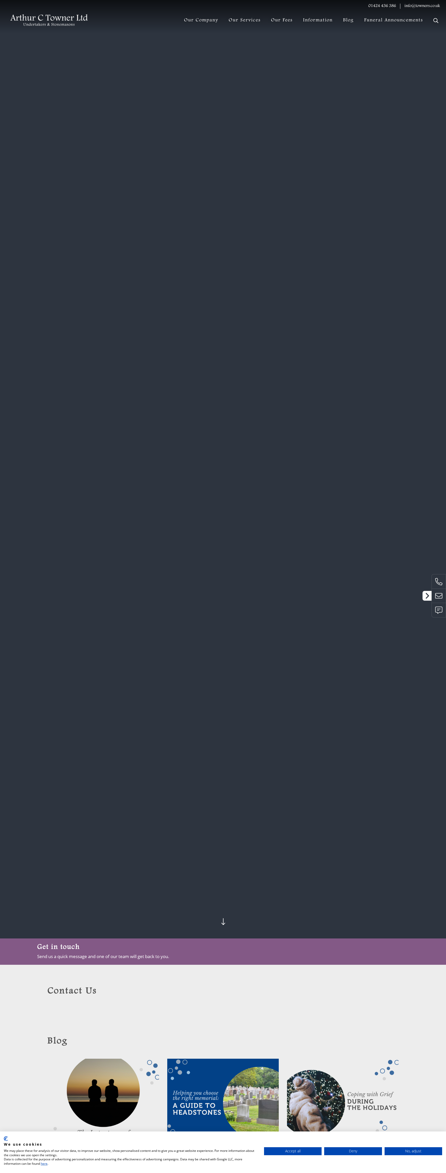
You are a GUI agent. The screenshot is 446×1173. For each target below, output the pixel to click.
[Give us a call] (439, 581)
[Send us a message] (439, 610)
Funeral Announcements (393, 20)
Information (318, 20)
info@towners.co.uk (422, 6)
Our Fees (282, 20)
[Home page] (49, 20)
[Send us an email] (439, 596)
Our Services (245, 20)
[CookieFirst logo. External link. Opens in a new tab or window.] (6, 1138)
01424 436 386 (382, 6)
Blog (348, 20)
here (44, 1163)
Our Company (201, 20)
